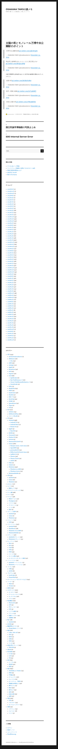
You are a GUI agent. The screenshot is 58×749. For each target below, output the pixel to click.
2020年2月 (10, 263)
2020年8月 (10, 250)
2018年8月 (10, 301)
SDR (10, 639)
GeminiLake (14, 384)
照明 (10, 666)
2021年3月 (10, 236)
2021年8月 (10, 225)
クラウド (11, 503)
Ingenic (11, 373)
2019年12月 (10, 267)
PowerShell (12, 577)
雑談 (37, 114)
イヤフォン (12, 709)
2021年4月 (10, 234)
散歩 (10, 687)
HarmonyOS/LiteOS (15, 441)
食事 (10, 696)
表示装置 (9, 651)
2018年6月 (10, 306)
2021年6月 (10, 229)
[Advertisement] (29, 30)
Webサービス (12, 499)
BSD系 (11, 433)
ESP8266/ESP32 (14, 414)
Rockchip (11, 399)
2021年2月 (10, 238)
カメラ (9, 486)
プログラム (10, 573)
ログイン (9, 728)
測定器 (10, 664)
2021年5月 (10, 231)
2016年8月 (10, 331)
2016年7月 (10, 333)
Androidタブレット (14, 537)
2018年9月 (10, 299)
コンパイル (12, 679)
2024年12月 (10, 191)
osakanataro (11, 114)
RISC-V (11, 397)
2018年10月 (10, 297)
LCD (10, 656)
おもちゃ (9, 484)
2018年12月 (10, 293)
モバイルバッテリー (14, 704)
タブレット (10, 535)
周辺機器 (9, 600)
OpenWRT (13, 448)
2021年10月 (10, 221)
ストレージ (10, 520)
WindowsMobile (14, 473)
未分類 (9, 624)
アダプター (12, 702)
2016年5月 (10, 337)
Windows (11, 467)
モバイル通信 (12, 556)
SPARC (11, 401)
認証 (10, 509)
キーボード (12, 592)
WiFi (10, 552)
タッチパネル (12, 596)
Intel (10, 375)
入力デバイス (11, 590)
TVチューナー (13, 607)
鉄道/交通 (34, 114)
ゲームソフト (12, 677)
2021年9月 (10, 223)
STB (8, 475)
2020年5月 (10, 257)
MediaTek (12, 388)
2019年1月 (10, 291)
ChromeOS (12, 435)
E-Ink (10, 653)
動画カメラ (12, 488)
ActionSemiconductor (15, 356)
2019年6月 (10, 280)
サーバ (9, 494)
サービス (9, 496)
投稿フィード (11, 730)
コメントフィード (12, 732)
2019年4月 (10, 284)
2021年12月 (10, 217)
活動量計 (11, 617)
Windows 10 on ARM (15, 530)
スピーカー (12, 711)
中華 (10, 569)
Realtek (11, 395)
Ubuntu (12, 456)
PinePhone (12, 528)
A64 (11, 361)
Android (11, 420)
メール (10, 507)
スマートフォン (11, 524)
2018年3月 (10, 312)
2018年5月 (10, 308)
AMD (10, 363)
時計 (8, 620)
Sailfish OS (13, 454)
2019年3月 (10, 287)
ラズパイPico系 (13, 416)
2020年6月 (10, 255)
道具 (8, 660)
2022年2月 (10, 212)
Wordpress (12, 501)
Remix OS (13, 426)
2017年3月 (10, 325)
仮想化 (9, 588)
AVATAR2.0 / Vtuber (15, 670)
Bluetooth (12, 603)
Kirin (10, 386)
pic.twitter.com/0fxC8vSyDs (28, 51)
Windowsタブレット (14, 539)
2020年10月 (10, 246)
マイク (10, 713)
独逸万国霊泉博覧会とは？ (14, 170)
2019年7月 (10, 278)
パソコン (9, 566)
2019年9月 (10, 274)
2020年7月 (10, 253)
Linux (10, 443)
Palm (10, 462)
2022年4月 (10, 208)
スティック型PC (11, 511)
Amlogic (11, 365)
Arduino (11, 412)
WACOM (11, 647)
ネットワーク (11, 541)
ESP (10, 371)
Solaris (11, 465)
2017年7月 (10, 323)
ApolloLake (13, 378)
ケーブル (11, 662)
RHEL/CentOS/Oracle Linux (18, 452)
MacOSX (12, 431)
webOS (12, 460)
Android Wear (14, 424)
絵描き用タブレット (12, 645)
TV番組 (11, 675)
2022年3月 (10, 210)
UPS (10, 609)
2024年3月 (10, 197)
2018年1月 (10, 314)
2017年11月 (10, 316)
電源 (8, 698)
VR (9, 658)
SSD (10, 522)
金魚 (10, 692)
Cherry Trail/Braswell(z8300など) (20, 382)
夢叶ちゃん (12, 685)
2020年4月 (10, 259)
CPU (8, 354)
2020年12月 (10, 242)
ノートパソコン (11, 560)
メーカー (9, 581)
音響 (8, 707)
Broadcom (12, 369)
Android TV (13, 422)
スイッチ (11, 554)
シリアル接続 (12, 611)
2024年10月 (10, 193)
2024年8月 (10, 195)
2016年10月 (10, 329)
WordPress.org (11, 734)
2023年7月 (10, 202)
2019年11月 (10, 270)
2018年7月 (10, 304)
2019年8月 (10, 276)
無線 (8, 630)
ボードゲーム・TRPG (15, 681)
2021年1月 (10, 240)
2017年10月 (10, 318)
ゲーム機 (9, 492)
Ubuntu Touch (14, 458)
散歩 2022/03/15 (12, 174)
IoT (8, 409)
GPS (10, 605)
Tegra (10, 405)
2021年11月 (10, 219)
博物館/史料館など (27, 114)
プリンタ (11, 613)
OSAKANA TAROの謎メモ (19, 9)
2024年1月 (10, 200)
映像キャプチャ (13, 615)
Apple (10, 367)
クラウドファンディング (14, 490)
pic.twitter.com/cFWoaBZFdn (26, 102)
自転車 (9, 649)
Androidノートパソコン (15, 562)
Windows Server (15, 471)
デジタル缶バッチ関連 (13, 166)
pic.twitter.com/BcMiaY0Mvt (21, 80)
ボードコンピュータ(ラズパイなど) (17, 579)
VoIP (10, 547)
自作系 (10, 571)
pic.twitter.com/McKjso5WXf (15, 64)
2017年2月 (10, 327)
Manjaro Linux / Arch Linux (18, 446)
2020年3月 (10, 261)
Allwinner (12, 358)
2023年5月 (10, 204)
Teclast (11, 586)
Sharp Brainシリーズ (15, 628)
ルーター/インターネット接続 (17, 558)
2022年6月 (10, 206)
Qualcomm (12, 392)
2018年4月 (10, 310)
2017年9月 (10, 321)
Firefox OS (12, 437)
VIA (10, 407)
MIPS (10, 390)
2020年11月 (10, 244)
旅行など (11, 690)
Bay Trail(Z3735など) (16, 380)
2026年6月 (10, 189)
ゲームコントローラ (14, 594)
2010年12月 (10, 340)
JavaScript (12, 575)
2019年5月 (10, 282)
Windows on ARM (15, 469)
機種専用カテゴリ (12, 626)
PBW (10, 673)
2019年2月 (10, 289)
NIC (10, 545)
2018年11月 (10, 295)
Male (10, 583)
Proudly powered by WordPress (26, 742)
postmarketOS (14, 450)
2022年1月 (10, 214)
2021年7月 (10, 227)
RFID (10, 637)
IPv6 (10, 543)
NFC (10, 634)
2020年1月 (10, 265)
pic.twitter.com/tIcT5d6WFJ (27, 91)
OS (8, 418)
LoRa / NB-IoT (13, 632)
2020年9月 (10, 248)
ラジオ (10, 643)
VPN (10, 549)
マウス (10, 598)
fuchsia (11, 439)
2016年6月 (10, 335)
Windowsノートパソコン (16, 564)
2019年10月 (10, 272)
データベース (12, 505)
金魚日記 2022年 (12, 172)
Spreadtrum (12, 403)
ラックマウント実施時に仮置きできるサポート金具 (21, 168)
